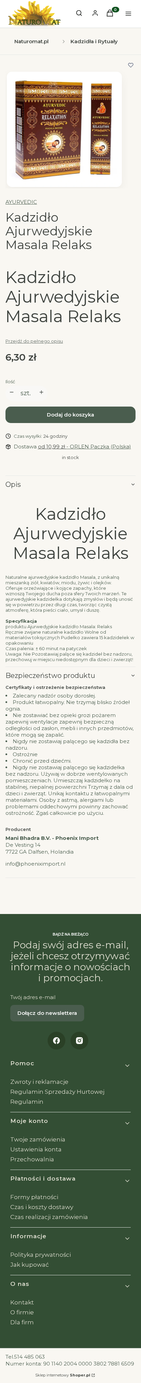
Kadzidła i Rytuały (94, 41)
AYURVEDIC (21, 202)
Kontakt (22, 1302)
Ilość (10, 381)
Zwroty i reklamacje (39, 1081)
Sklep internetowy (62, 1375)
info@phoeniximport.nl (35, 863)
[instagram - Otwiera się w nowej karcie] (79, 1041)
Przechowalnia (32, 1159)
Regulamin (26, 1101)
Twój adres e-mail (32, 997)
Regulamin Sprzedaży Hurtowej (57, 1091)
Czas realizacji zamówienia (49, 1217)
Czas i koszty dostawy (41, 1207)
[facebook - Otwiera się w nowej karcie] (56, 1041)
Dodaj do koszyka (70, 414)
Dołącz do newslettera (47, 1013)
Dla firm (22, 1322)
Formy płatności (34, 1197)
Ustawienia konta (36, 1149)
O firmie (22, 1312)
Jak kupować (29, 1264)
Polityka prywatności (40, 1254)
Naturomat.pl (31, 41)
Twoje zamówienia (37, 1139)
